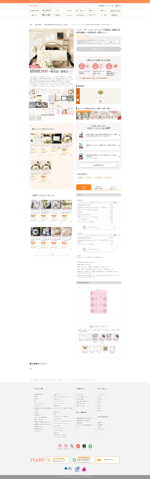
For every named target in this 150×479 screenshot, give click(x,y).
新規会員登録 (101, 5)
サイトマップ (60, 476)
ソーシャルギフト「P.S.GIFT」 (61, 437)
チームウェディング (102, 394)
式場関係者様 (84, 418)
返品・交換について (81, 403)
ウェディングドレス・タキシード (61, 423)
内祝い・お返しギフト (39, 419)
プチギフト (36, 410)
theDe (99, 408)
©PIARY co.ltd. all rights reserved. (75, 477)
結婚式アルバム (103, 10)
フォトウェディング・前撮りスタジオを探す (115, 10)
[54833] (60, 222)
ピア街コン (100, 399)
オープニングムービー (59, 401)
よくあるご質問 (80, 399)
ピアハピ (100, 396)
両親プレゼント (57, 412)
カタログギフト (37, 431)
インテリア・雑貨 (58, 430)
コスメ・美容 (57, 425)
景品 (55, 414)
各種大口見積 (79, 422)
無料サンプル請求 (80, 405)
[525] (71, 155)
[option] (51, 51)
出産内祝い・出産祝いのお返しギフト (42, 424)
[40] (50, 155)
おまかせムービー (58, 399)
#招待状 (81, 177)
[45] (60, 155)
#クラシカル (98, 177)
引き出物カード (37, 415)
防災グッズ (56, 432)
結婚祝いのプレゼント (39, 426)
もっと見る (51, 254)
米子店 (99, 427)
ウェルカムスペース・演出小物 (61, 416)
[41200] (50, 222)
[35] (40, 155)
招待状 (35, 396)
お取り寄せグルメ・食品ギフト (61, 434)
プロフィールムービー (59, 403)
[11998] (40, 182)
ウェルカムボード (58, 418)
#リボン (89, 177)
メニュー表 (36, 405)
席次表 (35, 399)
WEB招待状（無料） (35, 10)
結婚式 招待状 (36, 379)
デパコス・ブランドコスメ (60, 428)
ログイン (108, 5)
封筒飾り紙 (100, 101)
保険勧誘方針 (86, 476)
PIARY (31, 379)
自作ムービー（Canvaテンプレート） (62, 396)
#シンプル (108, 177)
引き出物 (36, 412)
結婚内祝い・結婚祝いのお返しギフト (42, 422)
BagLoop (100, 410)
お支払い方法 (79, 394)
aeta (99, 403)
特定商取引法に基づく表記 (70, 476)
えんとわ (100, 405)
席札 (35, 401)
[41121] (50, 182)
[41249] (40, 249)
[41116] (50, 249)
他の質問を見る (98, 165)
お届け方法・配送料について (83, 401)
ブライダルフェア (101, 429)
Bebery (99, 401)
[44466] (40, 222)
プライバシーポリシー (80, 476)
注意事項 (91, 476)
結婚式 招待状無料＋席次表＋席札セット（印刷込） (51, 379)
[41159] (71, 222)
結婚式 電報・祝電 (38, 428)
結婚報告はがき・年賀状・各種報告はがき (43, 408)
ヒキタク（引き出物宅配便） (40, 417)
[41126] (60, 249)
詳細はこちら (112, 41)
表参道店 (100, 422)
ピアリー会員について (81, 396)
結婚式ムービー (57, 394)
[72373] (71, 249)
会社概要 (64, 476)
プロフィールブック (38, 403)
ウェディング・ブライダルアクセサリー (62, 421)
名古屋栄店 (100, 424)
